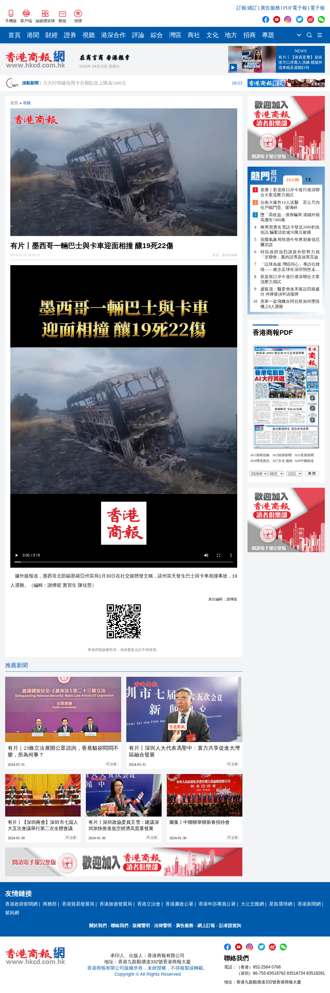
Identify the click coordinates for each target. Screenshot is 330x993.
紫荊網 (12, 912)
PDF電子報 (295, 8)
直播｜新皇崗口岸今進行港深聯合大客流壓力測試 (290, 192)
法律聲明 (163, 925)
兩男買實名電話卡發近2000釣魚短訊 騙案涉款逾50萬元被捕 (290, 229)
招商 (249, 35)
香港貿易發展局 (78, 904)
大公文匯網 (252, 904)
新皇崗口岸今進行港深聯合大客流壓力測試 (290, 279)
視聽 (88, 35)
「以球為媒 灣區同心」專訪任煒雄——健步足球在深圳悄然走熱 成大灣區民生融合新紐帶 (290, 267)
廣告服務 (270, 8)
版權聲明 (141, 925)
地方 (231, 35)
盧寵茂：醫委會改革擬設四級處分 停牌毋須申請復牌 (290, 291)
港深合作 (113, 35)
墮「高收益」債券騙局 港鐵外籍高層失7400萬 (290, 217)
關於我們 (98, 925)
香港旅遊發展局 (116, 904)
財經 (51, 35)
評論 (138, 35)
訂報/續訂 (246, 8)
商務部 (50, 904)
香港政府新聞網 (21, 904)
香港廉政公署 (179, 904)
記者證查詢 (230, 925)
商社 (194, 35)
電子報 (317, 8)
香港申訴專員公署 (217, 904)
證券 (70, 35)
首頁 (14, 35)
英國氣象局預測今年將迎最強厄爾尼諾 (290, 242)
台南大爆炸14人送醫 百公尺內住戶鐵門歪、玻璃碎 (290, 205)
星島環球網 (280, 904)
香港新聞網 (309, 904)
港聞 (33, 35)
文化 (212, 35)
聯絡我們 (119, 925)
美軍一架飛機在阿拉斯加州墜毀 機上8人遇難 (290, 304)
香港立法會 (148, 904)
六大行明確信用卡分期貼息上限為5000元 (142, 83)
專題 (268, 35)
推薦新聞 (16, 665)
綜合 (157, 35)
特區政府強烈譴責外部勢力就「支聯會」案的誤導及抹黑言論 (290, 254)
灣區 (175, 35)
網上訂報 (206, 925)
